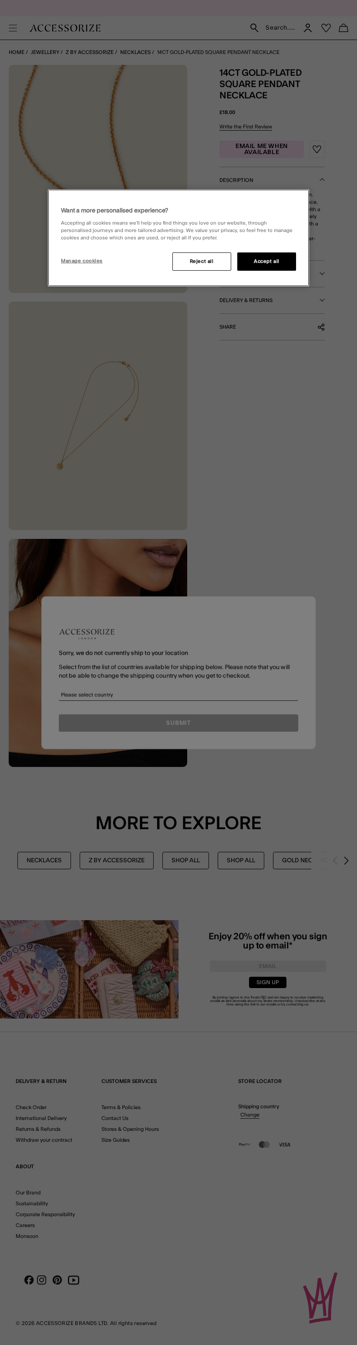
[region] (178, 237)
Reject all (202, 261)
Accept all (267, 261)
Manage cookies (82, 261)
